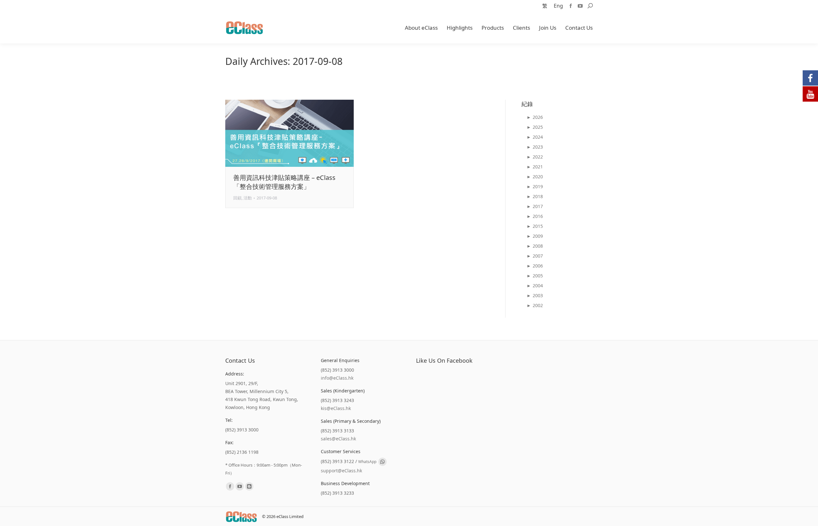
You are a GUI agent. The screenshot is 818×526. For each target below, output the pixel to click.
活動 (247, 198)
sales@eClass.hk (338, 439)
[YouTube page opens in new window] (580, 6)
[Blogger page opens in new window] (249, 486)
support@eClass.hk (341, 471)
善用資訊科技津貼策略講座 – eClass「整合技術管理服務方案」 (284, 182)
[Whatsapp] (382, 462)
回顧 (237, 198)
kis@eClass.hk (336, 408)
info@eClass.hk (337, 378)
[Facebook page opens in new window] (571, 6)
